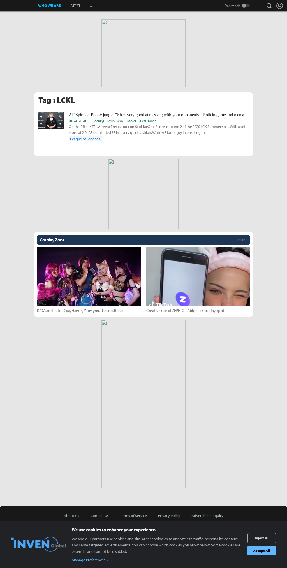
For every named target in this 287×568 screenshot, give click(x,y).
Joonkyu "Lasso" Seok (108, 120)
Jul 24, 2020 (77, 120)
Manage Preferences (88, 559)
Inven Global (19, 5)
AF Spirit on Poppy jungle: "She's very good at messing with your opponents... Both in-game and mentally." (159, 114)
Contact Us (100, 515)
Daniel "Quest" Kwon (141, 120)
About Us (71, 515)
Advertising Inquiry (207, 515)
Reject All (262, 538)
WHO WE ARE (49, 5)
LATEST (74, 5)
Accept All (261, 550)
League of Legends (85, 138)
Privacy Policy (169, 515)
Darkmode (232, 5)
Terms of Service (133, 515)
